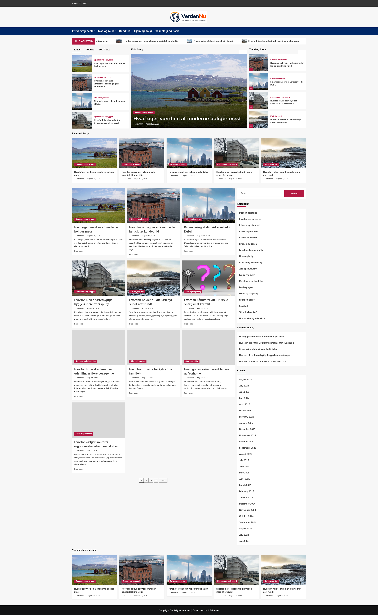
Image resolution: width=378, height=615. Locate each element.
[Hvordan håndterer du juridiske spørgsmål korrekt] (208, 278)
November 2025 (247, 435)
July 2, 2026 (92, 450)
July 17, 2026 (147, 378)
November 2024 (247, 510)
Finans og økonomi (248, 244)
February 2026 (246, 417)
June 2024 (244, 541)
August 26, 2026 (93, 179)
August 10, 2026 (235, 179)
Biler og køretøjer (138, 361)
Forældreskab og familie (251, 250)
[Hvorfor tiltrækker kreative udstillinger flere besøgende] (98, 347)
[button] (304, 31)
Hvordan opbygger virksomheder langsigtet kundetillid (118, 41)
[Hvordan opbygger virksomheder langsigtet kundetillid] (258, 62)
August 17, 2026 (152, 124)
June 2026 (244, 392)
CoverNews (199, 610)
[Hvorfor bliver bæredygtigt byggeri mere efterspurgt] (258, 100)
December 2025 (247, 429)
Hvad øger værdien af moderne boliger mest (261, 337)
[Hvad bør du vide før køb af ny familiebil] (153, 347)
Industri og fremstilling (250, 263)
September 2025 (247, 448)
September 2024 (247, 522)
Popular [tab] (89, 49)
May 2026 (244, 398)
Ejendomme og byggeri (280, 97)
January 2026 (246, 423)
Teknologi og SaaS (167, 31)
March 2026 (245, 411)
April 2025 (244, 479)
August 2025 (245, 454)
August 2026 (245, 379)
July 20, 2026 (92, 378)
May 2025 (244, 473)
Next (163, 480)
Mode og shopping (248, 294)
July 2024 (244, 535)
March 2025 (245, 485)
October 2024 (246, 516)
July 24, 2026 (202, 308)
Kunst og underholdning (86, 361)
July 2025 (244, 460)
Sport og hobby (191, 361)
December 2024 (247, 504)
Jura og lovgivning (193, 292)
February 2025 (246, 491)
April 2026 (244, 404)
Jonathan (139, 124)
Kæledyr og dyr (276, 116)
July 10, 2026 (202, 378)
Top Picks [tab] (104, 49)
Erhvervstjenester (83, 31)
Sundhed (125, 31)
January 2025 (246, 498)
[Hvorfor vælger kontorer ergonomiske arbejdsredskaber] (98, 420)
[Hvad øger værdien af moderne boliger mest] (82, 63)
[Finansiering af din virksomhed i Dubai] (258, 81)
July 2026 (244, 386)
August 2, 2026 (282, 179)
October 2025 (246, 442)
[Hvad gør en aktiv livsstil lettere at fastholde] (208, 347)
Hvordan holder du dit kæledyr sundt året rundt (307, 41)
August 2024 (245, 529)
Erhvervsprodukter (84, 434)
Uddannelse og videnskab (252, 318)
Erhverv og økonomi (143, 106)
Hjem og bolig (143, 31)
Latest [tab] (77, 49)
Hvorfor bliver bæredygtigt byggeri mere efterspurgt (242, 41)
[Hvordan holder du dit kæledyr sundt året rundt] (258, 119)
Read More (78, 251)
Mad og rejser (106, 31)
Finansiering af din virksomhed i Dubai (181, 41)
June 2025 (244, 466)
